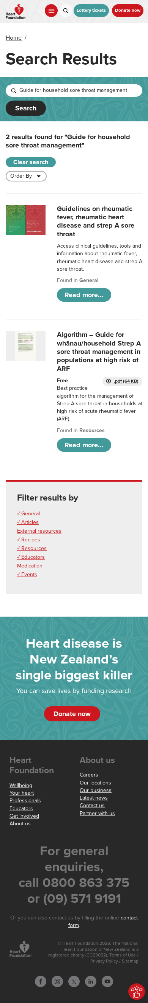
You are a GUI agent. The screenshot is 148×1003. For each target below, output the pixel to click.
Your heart (21, 793)
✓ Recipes (28, 539)
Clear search (30, 162)
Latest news (94, 798)
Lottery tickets (91, 10)
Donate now (127, 10)
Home (14, 38)
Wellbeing (20, 785)
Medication (30, 566)
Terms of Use (122, 955)
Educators (21, 808)
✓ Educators (31, 557)
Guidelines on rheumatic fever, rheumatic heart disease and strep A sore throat (95, 221)
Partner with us (97, 813)
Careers (89, 775)
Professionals (25, 800)
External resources (39, 531)
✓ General (28, 513)
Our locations (95, 783)
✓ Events (27, 574)
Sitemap (130, 961)
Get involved (24, 816)
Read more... (84, 295)
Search (25, 108)
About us (20, 823)
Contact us (92, 805)
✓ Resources (32, 548)
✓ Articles (28, 522)
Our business (96, 790)
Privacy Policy (104, 961)
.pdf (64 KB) (126, 381)
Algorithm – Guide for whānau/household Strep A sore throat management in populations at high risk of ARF (99, 351)
